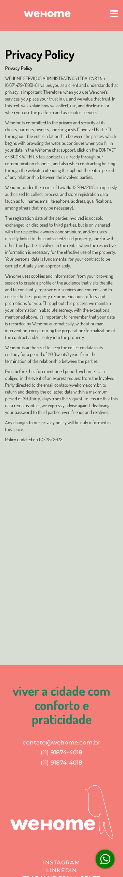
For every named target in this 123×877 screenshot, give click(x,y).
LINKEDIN (61, 870)
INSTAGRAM (61, 862)
